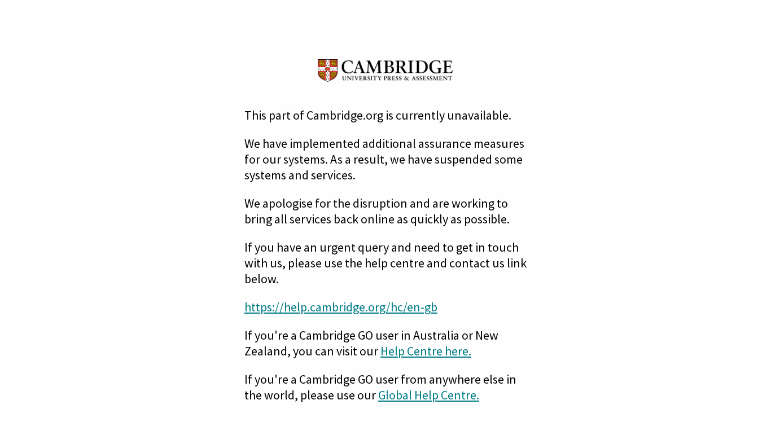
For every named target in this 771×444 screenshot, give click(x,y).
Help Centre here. (425, 351)
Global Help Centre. (428, 395)
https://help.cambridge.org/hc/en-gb (340, 307)
